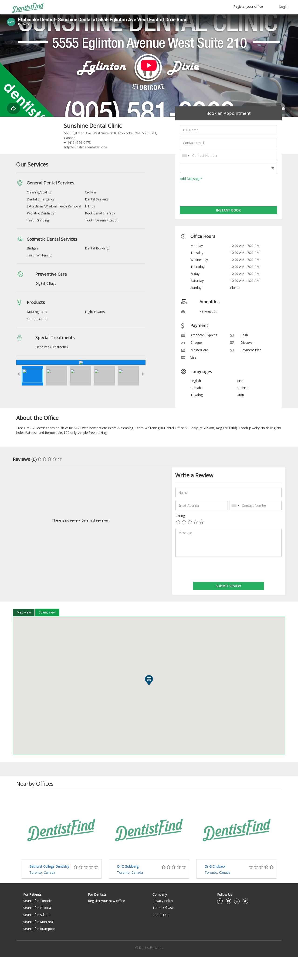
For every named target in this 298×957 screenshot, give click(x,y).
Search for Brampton (39, 928)
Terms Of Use (163, 907)
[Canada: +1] (185, 155)
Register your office (248, 6)
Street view (47, 612)
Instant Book (228, 210)
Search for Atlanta (37, 914)
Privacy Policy (162, 900)
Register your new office (106, 900)
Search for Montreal (38, 921)
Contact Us (160, 914)
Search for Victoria (37, 907)
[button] (149, 680)
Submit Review (228, 586)
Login (283, 6)
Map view (24, 612)
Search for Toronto (37, 900)
